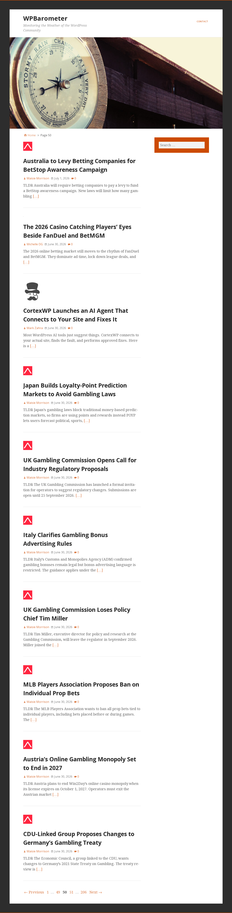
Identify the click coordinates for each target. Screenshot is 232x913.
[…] (36, 196)
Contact (202, 21)
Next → (95, 892)
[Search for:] (181, 145)
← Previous (34, 892)
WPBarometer (45, 18)
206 (84, 892)
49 (58, 892)
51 (71, 892)
